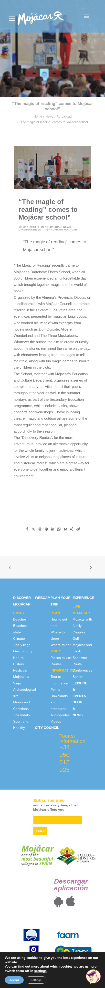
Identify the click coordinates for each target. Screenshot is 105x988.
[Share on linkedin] (52, 529)
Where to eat (61, 645)
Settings (36, 980)
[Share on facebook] (27, 529)
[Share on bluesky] (65, 529)
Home (38, 116)
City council (47, 728)
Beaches (20, 619)
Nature (18, 658)
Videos (56, 721)
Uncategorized (30, 229)
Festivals (20, 670)
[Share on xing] (71, 529)
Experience (83, 598)
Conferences (82, 670)
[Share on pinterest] (46, 529)
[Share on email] (78, 529)
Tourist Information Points (59, 683)
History (18, 664)
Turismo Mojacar (64, 229)
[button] (86, 16)
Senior (78, 677)
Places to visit (61, 658)
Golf (76, 638)
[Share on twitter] (33, 529)
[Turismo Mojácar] (40, 16)
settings (40, 971)
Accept (14, 980)
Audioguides (60, 715)
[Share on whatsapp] (59, 529)
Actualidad (64, 116)
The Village (22, 645)
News (49, 116)
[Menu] (12, 19)
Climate (19, 638)
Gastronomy (22, 651)
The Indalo (21, 715)
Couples (79, 632)
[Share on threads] (40, 529)
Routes (56, 664)
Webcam (43, 598)
